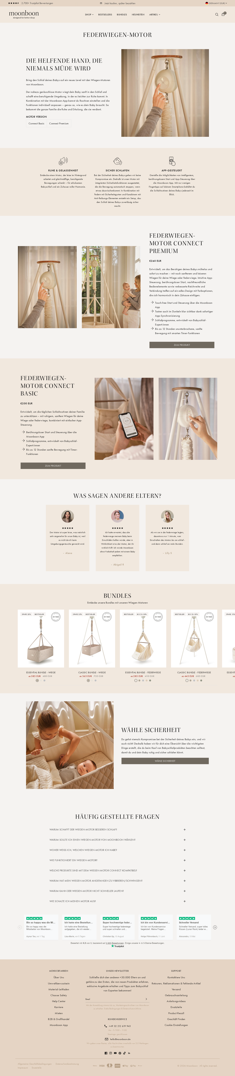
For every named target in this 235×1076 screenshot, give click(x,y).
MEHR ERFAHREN (58, 971)
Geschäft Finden (176, 1019)
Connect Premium (59, 123)
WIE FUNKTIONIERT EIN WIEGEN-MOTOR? (74, 860)
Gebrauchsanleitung (176, 995)
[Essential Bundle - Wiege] (41, 639)
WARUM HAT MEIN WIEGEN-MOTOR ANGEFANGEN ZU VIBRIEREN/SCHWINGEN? (96, 880)
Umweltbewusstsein (59, 983)
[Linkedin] (129, 1051)
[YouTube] (115, 1051)
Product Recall (176, 1013)
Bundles (122, 14)
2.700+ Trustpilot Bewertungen (37, 3)
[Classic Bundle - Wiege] (92, 639)
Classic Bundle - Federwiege (194, 672)
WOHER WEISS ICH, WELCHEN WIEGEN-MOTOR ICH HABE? (83, 850)
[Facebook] (106, 1051)
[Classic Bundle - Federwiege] (194, 639)
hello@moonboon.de (120, 1039)
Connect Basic (36, 123)
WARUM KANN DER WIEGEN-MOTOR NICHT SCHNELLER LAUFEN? (87, 891)
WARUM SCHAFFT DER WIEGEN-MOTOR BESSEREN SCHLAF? (83, 829)
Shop (88, 14)
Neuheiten (138, 14)
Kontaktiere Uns (176, 977)
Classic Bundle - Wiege (92, 672)
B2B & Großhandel (58, 1019)
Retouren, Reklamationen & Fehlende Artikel (176, 983)
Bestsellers (105, 14)
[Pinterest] (120, 1052)
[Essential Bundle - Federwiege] (143, 639)
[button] (165, 761)
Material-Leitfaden (58, 989)
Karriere (58, 1007)
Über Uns (59, 977)
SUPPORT (176, 971)
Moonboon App (59, 1025)
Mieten (59, 1013)
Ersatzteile (176, 1007)
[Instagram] (110, 1051)
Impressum (23, 1067)
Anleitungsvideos (176, 1001)
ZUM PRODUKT (182, 345)
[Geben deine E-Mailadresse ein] (146, 999)
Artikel (153, 14)
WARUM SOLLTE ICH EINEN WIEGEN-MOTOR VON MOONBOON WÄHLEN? (92, 839)
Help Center (59, 1001)
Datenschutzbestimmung (67, 1063)
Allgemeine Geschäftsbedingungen (35, 1063)
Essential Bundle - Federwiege (143, 672)
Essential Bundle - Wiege (40, 672)
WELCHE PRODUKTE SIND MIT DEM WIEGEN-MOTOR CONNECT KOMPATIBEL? (93, 870)
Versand (176, 989)
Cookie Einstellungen (176, 1025)
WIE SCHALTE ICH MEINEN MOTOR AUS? (73, 901)
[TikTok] (124, 1051)
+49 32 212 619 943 (120, 1026)
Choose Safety (59, 995)
